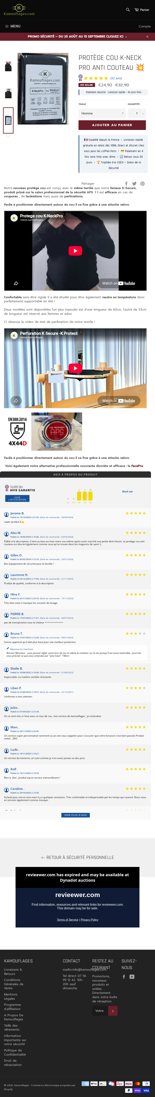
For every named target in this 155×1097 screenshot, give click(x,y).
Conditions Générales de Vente (13, 984)
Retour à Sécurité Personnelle (79, 857)
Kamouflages (22, 1085)
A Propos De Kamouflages (13, 1017)
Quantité (134, 104)
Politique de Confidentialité (15, 1052)
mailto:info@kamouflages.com (84, 969)
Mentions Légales (10, 996)
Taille (82, 104)
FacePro (137, 466)
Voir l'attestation (17, 498)
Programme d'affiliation (12, 1007)
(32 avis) (116, 78)
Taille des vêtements (11, 1027)
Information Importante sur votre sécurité (15, 1040)
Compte (145, 26)
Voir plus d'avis (75, 815)
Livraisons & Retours (13, 971)
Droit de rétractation (13, 1062)
